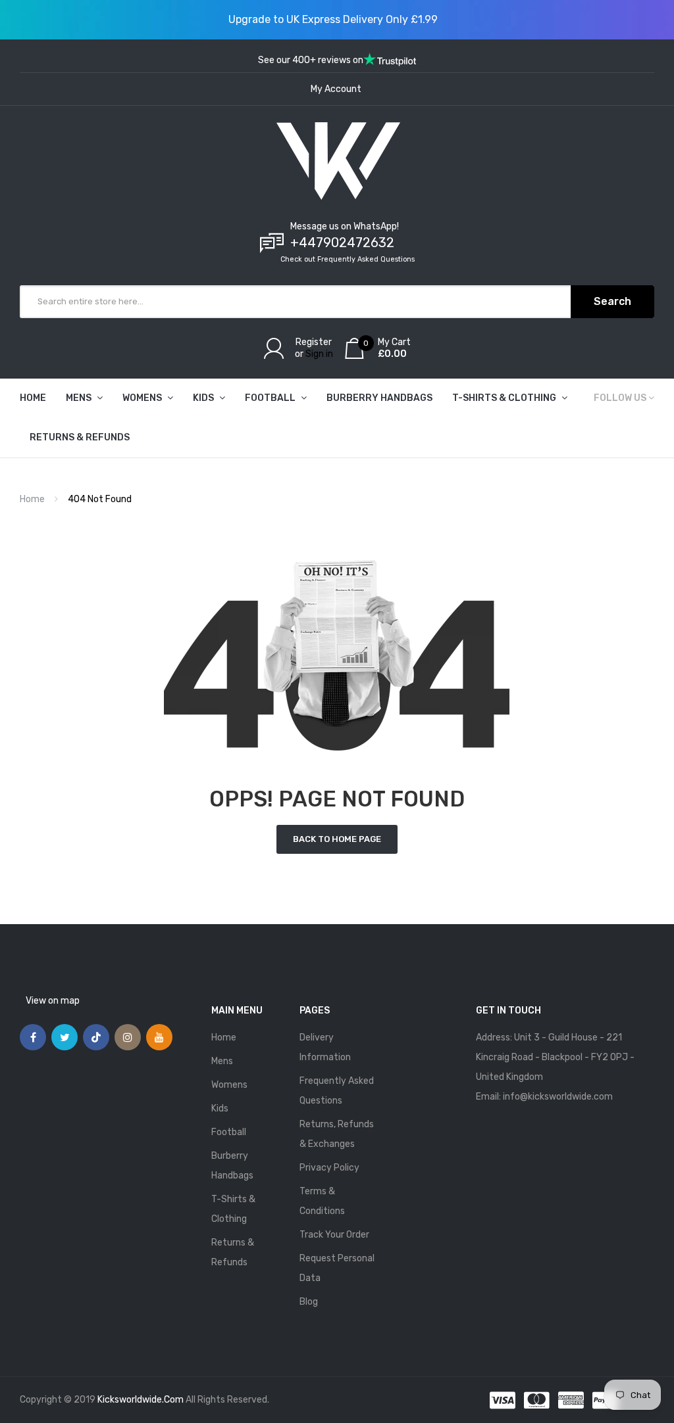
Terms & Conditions (322, 1201)
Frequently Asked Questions (336, 1090)
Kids (219, 1108)
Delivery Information (325, 1047)
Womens (229, 1084)
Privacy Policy (329, 1167)
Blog (308, 1301)
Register (314, 342)
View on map (53, 1000)
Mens (222, 1061)
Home (32, 499)
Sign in (319, 354)
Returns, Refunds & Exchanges (336, 1134)
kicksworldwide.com (140, 1399)
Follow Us (620, 398)
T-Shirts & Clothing (233, 1209)
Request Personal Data (337, 1268)
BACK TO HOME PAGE (337, 839)
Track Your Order (334, 1234)
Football (228, 1132)
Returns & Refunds (232, 1252)
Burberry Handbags (232, 1165)
